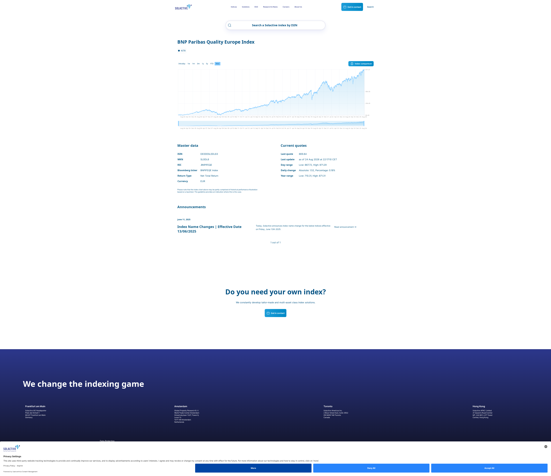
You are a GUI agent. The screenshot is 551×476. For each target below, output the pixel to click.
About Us (298, 7)
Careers (286, 7)
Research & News (270, 7)
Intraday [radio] (182, 63)
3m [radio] (198, 63)
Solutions (245, 7)
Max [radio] (217, 63)
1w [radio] (189, 63)
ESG (256, 7)
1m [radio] (193, 63)
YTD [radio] (212, 63)
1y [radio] (203, 63)
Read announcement (344, 227)
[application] (275, 94)
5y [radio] (207, 63)
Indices (234, 7)
